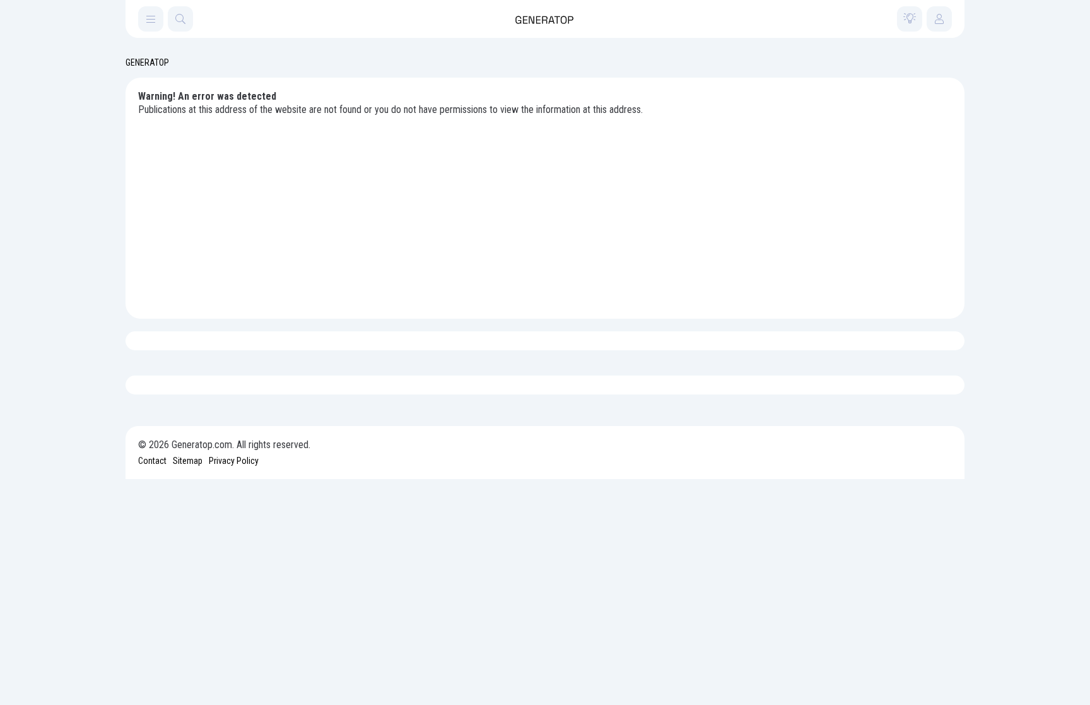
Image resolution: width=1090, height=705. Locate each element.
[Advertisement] (545, 211)
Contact (152, 461)
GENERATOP (147, 62)
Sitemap (187, 461)
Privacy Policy (234, 461)
